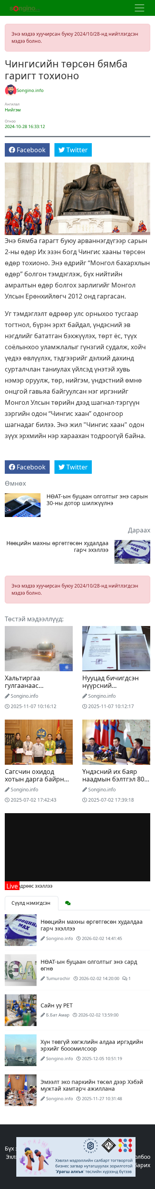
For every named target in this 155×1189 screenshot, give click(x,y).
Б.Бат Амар (58, 1015)
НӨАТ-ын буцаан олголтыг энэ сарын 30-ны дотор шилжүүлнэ (97, 500)
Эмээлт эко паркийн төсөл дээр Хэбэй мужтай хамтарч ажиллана (92, 1085)
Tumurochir (58, 978)
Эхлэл (13, 1156)
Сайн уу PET (57, 1005)
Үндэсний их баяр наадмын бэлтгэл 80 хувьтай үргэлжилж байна (113, 783)
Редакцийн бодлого (54, 1156)
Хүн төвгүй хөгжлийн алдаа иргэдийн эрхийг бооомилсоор (92, 1045)
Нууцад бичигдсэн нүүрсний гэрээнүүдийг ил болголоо (110, 689)
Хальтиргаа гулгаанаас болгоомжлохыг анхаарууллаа (30, 689)
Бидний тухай (106, 1156)
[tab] (68, 903)
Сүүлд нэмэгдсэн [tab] (32, 903)
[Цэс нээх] (139, 7)
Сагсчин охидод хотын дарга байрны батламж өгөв (37, 779)
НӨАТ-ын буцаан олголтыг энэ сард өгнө (89, 965)
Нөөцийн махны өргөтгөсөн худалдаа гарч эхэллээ (57, 546)
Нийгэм (13, 110)
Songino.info (30, 90)
